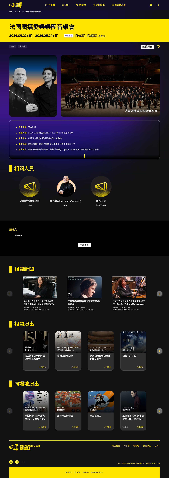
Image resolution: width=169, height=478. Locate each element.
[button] (159, 293)
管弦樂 (22, 46)
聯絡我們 (86, 472)
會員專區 (147, 446)
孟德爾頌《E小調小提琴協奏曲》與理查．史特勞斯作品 (133, 417)
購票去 (149, 46)
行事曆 (127, 446)
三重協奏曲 (95, 415)
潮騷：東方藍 (129, 355)
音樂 (12, 46)
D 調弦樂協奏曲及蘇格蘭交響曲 (100, 357)
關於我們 (116, 446)
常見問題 (77, 472)
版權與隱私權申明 (97, 472)
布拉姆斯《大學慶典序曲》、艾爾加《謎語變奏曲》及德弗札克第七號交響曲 (35, 417)
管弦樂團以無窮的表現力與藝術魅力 (35, 357)
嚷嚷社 (15, 5)
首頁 (10, 12)
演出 (18, 12)
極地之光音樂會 (65, 355)
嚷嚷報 (136, 446)
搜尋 (156, 446)
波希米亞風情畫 (65, 415)
